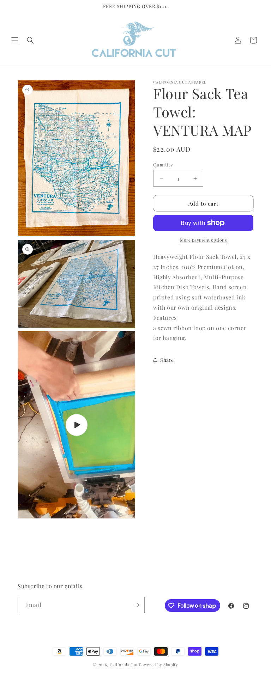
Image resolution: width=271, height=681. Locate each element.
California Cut (124, 664)
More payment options (203, 240)
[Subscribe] (136, 605)
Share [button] (167, 360)
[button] (15, 40)
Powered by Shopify (158, 664)
